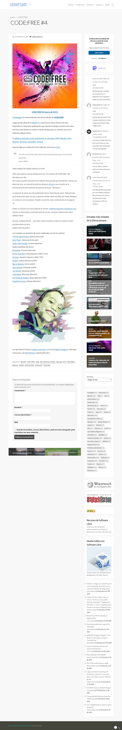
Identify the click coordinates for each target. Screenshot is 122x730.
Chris (58, 147)
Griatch (51, 184)
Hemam (15, 257)
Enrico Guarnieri (18, 254)
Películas (106, 441)
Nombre (18, 407)
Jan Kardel (16, 271)
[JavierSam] (20, 4)
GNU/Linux (92, 415)
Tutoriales (46, 365)
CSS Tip (89, 651)
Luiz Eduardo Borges (20, 278)
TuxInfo (91, 464)
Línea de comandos (94, 438)
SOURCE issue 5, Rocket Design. (99, 688)
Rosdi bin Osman (19, 281)
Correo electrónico (23, 415)
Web (16, 422)
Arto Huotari (17, 267)
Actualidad (92, 393)
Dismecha (16, 250)
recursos (101, 451)
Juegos (90, 425)
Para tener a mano (94, 441)
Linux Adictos (91, 591)
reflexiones (92, 454)
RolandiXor (90, 643)
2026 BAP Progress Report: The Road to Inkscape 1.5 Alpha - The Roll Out (98, 637)
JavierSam (96, 177)
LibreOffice (32, 142)
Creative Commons (38, 349)
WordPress (92, 470)
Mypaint (15, 142)
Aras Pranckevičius (93, 657)
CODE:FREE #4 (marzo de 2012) (45, 112)
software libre (29, 365)
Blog (107, 5)
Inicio (12, 17)
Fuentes (91, 409)
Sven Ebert (16, 240)
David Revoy (91, 629)
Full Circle (101, 409)
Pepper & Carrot (93, 445)
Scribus (40, 142)
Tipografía (105, 457)
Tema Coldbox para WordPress (20, 725)
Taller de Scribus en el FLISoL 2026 (101, 81)
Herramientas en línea (47, 362)
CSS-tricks (90, 621)
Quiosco (99, 5)
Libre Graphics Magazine (95, 432)
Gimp (37, 362)
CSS (106, 396)
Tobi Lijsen (16, 274)
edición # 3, (36, 122)
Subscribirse (99, 53)
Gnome (107, 412)
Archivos (90, 377)
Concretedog (91, 690)
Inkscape (50, 138)
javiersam (96, 78)
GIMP (57, 138)
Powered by (95, 58)
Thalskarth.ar (91, 699)
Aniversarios (104, 393)
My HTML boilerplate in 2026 (97, 663)
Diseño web (92, 402)
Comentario (20, 390)
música (107, 438)
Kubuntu (98, 428)
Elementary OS (93, 406)
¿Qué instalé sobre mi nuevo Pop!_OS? (101, 157)
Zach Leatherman (93, 710)
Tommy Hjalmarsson (20, 236)
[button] (117, 727)
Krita (69, 138)
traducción (39, 365)
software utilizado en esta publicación (29, 138)
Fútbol (90, 412)
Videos (102, 467)
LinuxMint (102, 435)
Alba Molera (30, 353)
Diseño (70, 5)
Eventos (90, 5)
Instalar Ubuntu (104, 422)
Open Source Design (94, 682)
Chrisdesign (17, 117)
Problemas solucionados (95, 448)
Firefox (104, 406)
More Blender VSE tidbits (96, 655)
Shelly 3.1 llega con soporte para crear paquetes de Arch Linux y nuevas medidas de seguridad (99, 586)
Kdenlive (100, 425)
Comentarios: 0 (37, 37)
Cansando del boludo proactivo (99, 696)
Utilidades (92, 467)
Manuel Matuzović (93, 666)
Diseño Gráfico (93, 399)
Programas (80, 5)
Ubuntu (100, 464)
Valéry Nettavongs (19, 243)
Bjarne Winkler (18, 264)
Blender (63, 138)
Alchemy (23, 142)
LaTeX (107, 428)
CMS (100, 396)
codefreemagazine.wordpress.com (62, 208)
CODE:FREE (23, 17)
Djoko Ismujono (61, 349)
